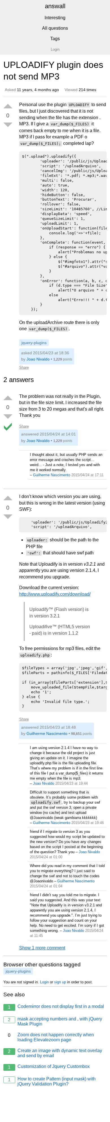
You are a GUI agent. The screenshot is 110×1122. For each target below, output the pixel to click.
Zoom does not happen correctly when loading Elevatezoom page (51, 1037)
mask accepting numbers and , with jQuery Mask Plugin (55, 1021)
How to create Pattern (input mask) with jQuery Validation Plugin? (52, 1081)
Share (24, 367)
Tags (55, 38)
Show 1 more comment (42, 947)
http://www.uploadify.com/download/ (55, 594)
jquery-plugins (34, 342)
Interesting (55, 17)
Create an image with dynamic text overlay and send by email (55, 1053)
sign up (60, 982)
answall (55, 6)
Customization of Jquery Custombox (49, 1067)
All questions (55, 28)
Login (44, 982)
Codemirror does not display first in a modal (56, 1007)
